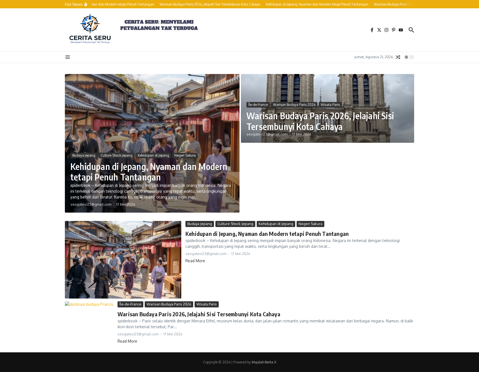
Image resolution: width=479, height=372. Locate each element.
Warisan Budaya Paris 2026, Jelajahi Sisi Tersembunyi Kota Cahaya (320, 121)
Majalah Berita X (264, 362)
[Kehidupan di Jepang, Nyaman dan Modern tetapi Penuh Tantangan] (123, 260)
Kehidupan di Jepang (153, 155)
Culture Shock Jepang (117, 155)
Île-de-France (258, 105)
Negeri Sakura (185, 155)
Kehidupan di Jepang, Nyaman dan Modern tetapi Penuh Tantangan (149, 171)
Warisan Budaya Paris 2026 (294, 105)
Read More (195, 260)
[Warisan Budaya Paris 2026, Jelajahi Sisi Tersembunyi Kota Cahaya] (89, 317)
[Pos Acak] (398, 57)
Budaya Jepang (83, 155)
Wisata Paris (330, 105)
